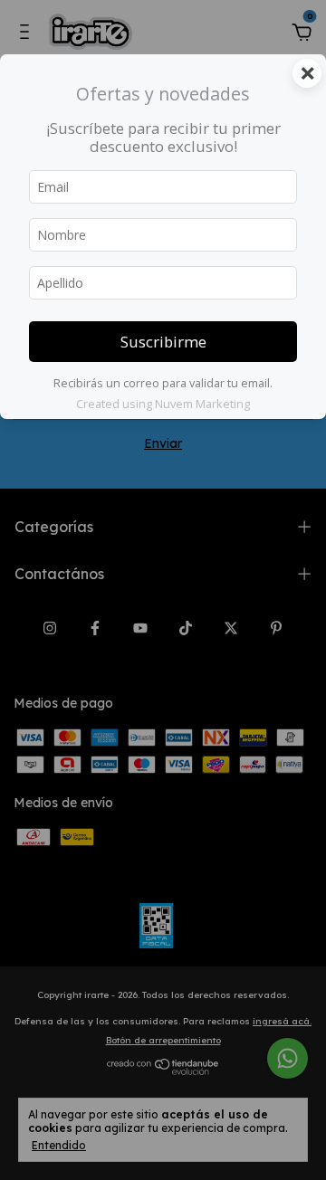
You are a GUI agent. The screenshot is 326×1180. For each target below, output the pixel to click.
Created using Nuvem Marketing (163, 403)
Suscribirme (163, 341)
